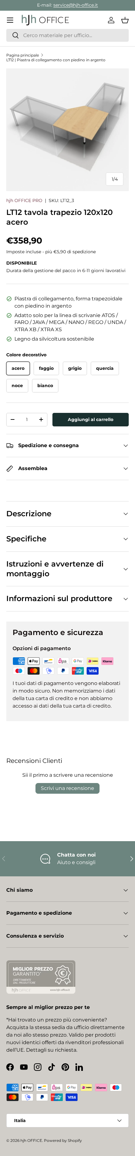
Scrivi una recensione (67, 788)
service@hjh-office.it (75, 5)
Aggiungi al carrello (90, 419)
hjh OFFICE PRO (24, 200)
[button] (125, 20)
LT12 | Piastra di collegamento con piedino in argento (55, 60)
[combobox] (67, 35)
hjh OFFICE (31, 1140)
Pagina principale (22, 55)
